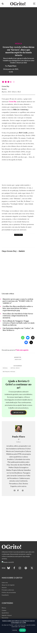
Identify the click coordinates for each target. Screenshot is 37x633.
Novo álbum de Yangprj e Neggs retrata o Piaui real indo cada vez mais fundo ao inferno (18, 323)
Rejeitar (14, 630)
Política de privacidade (9, 592)
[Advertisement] (18, 522)
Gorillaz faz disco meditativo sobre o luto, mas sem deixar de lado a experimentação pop (18, 309)
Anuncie (4, 587)
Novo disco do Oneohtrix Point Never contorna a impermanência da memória (18, 316)
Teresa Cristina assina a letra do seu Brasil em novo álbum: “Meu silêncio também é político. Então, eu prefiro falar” (23, 242)
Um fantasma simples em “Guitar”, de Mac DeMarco (18, 329)
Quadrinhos (5, 613)
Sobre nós (5, 582)
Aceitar (22, 630)
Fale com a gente (22, 350)
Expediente (5, 595)
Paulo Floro (12, 66)
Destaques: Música (9, 371)
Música (18, 44)
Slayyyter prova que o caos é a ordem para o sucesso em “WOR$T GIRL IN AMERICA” (18, 301)
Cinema (4, 610)
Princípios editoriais (8, 590)
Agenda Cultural (7, 615)
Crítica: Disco (15, 368)
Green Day (12, 101)
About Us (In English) (8, 585)
